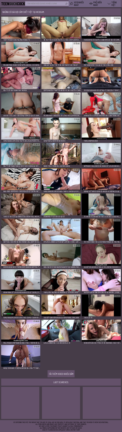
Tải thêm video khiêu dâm (61, 373)
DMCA (68, 430)
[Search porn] (66, 4)
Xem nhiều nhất (79, 3)
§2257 (63, 430)
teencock (13, 3)
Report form (75, 430)
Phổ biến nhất (97, 3)
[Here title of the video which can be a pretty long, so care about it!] (20, 28)
